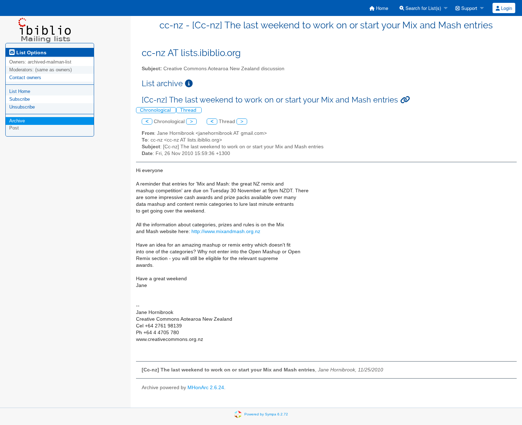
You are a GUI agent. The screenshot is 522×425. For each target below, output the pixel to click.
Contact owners (25, 77)
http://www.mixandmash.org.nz (225, 231)
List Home (19, 91)
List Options (31, 52)
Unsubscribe (22, 107)
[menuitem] (379, 8)
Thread (189, 110)
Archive (17, 120)
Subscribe (19, 99)
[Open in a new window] (189, 83)
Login (506, 8)
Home (381, 8)
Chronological (156, 110)
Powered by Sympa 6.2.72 (266, 414)
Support (468, 8)
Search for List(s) (422, 8)
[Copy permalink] (405, 99)
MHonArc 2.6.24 (205, 387)
